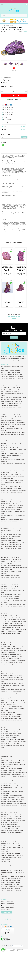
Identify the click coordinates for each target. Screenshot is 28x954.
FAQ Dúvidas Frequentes (6, 563)
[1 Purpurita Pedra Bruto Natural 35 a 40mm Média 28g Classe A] (7, 293)
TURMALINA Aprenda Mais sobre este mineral (11, 863)
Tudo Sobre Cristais (5, 861)
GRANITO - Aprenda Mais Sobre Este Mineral (11, 582)
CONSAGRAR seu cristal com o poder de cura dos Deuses (12, 483)
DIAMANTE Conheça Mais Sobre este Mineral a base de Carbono (13, 516)
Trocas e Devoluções (5, 859)
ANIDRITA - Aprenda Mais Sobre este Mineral (11, 407)
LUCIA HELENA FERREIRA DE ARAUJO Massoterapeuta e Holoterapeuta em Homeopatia (13, 651)
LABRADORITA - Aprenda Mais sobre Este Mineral (12, 635)
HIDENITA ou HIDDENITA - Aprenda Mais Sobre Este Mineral (12, 591)
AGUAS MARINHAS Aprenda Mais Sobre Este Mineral (13, 380)
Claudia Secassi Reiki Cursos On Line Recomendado (12, 470)
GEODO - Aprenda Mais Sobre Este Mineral (10, 577)
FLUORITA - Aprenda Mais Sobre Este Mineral (11, 571)
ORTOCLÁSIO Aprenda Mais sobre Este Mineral (11, 706)
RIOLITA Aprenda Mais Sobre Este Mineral (10, 812)
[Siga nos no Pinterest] (13, 919)
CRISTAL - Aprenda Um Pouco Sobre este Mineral (12, 501)
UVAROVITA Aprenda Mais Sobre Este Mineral (11, 884)
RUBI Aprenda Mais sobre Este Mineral (9, 822)
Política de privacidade (6, 758)
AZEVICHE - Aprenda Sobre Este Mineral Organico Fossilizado (12, 429)
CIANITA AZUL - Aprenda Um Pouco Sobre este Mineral (13, 463)
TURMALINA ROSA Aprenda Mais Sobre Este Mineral (12, 870)
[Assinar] (14, 337)
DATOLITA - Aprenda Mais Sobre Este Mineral (11, 509)
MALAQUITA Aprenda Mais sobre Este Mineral (11, 658)
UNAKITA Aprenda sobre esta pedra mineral (10, 882)
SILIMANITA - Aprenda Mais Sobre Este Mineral (11, 834)
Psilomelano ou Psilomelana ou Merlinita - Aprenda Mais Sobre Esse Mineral (13, 765)
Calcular (24, 137)
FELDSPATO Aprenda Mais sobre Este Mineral (11, 565)
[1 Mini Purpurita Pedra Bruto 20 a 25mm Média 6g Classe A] (20, 262)
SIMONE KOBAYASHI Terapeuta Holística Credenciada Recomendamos (13, 837)
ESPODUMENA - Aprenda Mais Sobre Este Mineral (12, 559)
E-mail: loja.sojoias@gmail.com (9, 905)
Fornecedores (4, 573)
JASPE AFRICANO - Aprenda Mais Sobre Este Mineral (13, 604)
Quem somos (4, 807)
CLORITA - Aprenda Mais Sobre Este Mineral (11, 474)
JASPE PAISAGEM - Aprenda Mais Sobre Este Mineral (13, 619)
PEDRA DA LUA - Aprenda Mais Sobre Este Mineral (12, 724)
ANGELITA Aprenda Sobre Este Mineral (9, 405)
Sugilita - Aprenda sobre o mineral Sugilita (10, 841)
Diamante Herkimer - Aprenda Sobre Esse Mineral (12, 519)
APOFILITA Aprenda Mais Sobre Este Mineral (11, 416)
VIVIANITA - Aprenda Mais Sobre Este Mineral (11, 890)
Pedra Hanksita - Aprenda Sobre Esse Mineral (11, 733)
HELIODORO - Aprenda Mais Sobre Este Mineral (11, 584)
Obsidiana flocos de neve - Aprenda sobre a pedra (12, 683)
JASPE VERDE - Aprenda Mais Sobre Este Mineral (12, 623)
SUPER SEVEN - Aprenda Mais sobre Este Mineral (12, 843)
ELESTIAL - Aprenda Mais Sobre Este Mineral (11, 534)
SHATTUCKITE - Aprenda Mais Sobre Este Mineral (12, 830)
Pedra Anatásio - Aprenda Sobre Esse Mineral (11, 718)
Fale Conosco (7, 912)
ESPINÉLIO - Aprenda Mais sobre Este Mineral (11, 557)
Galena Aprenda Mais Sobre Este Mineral (10, 575)
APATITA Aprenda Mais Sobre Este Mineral (10, 414)
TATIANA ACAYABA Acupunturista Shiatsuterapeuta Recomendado (12, 848)
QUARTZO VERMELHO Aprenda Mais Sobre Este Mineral (13, 803)
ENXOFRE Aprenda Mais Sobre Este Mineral (11, 544)
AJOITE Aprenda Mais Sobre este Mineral (10, 382)
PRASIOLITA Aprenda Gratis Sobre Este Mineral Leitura (13, 760)
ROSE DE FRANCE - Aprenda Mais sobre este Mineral (13, 820)
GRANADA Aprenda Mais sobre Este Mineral (11, 581)
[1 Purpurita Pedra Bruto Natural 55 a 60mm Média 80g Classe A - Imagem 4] (22, 64)
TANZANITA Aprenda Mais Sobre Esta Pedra (10, 845)
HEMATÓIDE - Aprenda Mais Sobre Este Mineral (11, 588)
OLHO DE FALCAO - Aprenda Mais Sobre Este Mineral (13, 695)
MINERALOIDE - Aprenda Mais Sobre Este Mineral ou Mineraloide (12, 670)
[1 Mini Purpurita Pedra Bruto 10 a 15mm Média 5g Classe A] (7, 262)
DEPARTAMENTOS (7, 25)
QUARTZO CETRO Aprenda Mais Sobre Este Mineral (12, 774)
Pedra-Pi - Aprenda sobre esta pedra (9, 737)
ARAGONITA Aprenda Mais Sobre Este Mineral (11, 420)
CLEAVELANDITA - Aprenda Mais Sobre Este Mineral (12, 472)
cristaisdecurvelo (24, 31)
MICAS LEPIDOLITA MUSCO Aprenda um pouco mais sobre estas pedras (13, 667)
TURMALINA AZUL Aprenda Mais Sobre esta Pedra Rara (13, 865)
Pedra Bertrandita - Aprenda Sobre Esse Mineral (11, 722)
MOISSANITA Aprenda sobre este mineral (10, 673)
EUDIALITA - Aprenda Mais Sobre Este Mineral (11, 561)
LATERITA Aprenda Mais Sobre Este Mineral (10, 637)
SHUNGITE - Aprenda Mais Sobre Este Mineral (11, 832)
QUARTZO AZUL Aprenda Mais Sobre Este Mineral (12, 770)
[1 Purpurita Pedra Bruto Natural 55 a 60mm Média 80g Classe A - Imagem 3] (16, 64)
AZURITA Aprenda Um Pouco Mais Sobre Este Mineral (13, 432)
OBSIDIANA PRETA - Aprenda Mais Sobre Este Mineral (13, 689)
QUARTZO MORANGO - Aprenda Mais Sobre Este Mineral (12, 788)
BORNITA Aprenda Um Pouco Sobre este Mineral (11, 440)
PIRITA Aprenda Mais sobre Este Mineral (10, 749)
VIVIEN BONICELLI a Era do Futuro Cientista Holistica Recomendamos (13, 893)
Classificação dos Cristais (6, 468)
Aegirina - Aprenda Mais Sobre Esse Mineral (10, 372)
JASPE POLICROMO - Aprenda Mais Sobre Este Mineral (13, 621)
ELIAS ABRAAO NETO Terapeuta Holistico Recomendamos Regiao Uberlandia (10, 537)
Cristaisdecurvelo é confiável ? (7, 497)
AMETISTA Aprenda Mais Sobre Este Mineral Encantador (13, 397)
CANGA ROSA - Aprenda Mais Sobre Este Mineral (12, 453)
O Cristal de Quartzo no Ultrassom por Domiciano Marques (14, 693)
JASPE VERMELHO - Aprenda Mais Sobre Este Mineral (13, 625)
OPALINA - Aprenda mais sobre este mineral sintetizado (13, 702)
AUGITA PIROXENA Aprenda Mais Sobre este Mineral (12, 422)
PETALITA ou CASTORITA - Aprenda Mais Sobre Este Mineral (12, 746)
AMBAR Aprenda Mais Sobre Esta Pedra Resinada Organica (12, 394)
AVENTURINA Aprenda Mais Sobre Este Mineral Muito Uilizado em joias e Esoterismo (13, 425)
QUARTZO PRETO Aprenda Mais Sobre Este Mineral (12, 795)
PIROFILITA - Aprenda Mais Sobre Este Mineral (11, 751)
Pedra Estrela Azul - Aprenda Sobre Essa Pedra (11, 729)
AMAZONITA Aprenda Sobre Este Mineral (10, 391)
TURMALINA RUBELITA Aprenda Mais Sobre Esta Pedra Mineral (13, 873)
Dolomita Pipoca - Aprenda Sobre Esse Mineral (11, 526)
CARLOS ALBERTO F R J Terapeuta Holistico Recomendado (11, 456)
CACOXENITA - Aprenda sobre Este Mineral (10, 445)
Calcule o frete (6, 134)
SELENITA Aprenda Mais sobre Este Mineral (10, 828)
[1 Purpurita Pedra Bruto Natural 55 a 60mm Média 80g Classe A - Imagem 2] (11, 64)
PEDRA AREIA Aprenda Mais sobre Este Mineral (11, 720)
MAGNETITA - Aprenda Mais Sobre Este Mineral (11, 656)
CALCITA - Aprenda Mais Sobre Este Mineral (10, 447)
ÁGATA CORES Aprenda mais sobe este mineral (11, 374)
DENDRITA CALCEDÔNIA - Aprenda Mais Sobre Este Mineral (12, 512)
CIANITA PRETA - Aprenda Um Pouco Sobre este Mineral (13, 465)
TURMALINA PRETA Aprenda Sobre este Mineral (11, 868)
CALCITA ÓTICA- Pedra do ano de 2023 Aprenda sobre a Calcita (13, 450)
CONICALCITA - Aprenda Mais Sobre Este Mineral (12, 480)
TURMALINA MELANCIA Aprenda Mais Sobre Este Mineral (14, 867)
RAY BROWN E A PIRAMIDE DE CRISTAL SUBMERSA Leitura (13, 809)
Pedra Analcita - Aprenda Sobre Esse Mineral (10, 716)
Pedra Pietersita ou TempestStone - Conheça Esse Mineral (13, 739)
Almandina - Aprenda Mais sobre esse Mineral (11, 389)
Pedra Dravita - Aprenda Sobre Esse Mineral (10, 727)
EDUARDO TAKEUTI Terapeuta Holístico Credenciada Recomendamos (13, 531)
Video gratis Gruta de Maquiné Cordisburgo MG (11, 888)
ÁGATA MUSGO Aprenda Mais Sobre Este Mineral (12, 378)
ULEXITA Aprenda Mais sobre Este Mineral (10, 880)
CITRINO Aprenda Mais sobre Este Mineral (10, 467)
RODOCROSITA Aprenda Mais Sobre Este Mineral (12, 814)
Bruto (12, 25)
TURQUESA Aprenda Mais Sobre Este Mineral (11, 878)
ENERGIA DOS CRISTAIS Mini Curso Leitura (11, 540)
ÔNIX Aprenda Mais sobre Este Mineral (9, 698)
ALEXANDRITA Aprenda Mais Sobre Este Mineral (11, 387)
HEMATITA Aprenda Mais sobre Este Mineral (10, 586)
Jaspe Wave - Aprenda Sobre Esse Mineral (10, 627)
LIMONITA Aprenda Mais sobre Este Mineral (10, 644)
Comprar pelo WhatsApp (15, 99)
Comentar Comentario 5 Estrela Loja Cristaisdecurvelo (12, 476)
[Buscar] (24, 15)
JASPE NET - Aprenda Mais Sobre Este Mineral (11, 615)
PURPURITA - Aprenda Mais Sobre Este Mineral (11, 768)
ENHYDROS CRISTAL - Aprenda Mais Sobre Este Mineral (13, 542)
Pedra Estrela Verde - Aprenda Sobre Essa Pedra (11, 731)
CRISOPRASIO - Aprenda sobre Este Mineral (11, 496)
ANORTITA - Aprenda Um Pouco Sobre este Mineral (12, 409)
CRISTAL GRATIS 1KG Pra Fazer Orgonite (10, 503)
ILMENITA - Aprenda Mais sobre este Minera (10, 596)
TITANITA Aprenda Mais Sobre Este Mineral (10, 853)
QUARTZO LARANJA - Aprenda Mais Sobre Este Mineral (13, 783)
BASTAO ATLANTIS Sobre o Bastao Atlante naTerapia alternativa (12, 437)
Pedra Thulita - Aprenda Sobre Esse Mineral (10, 743)
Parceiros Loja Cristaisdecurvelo (8, 712)
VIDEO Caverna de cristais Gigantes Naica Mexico (12, 886)
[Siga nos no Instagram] (10, 919)
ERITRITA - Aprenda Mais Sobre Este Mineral (11, 548)
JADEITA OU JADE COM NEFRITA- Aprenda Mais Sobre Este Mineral (13, 601)
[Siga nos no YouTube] (8, 919)
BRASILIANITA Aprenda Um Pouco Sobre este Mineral (13, 441)
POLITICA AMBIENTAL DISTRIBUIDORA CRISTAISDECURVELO (10, 755)
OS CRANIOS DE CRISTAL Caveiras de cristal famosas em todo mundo (13, 709)
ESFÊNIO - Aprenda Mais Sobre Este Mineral (11, 550)
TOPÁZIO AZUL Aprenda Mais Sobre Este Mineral (12, 855)
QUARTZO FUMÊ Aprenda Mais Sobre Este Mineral (12, 781)
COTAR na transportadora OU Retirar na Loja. (11, 488)
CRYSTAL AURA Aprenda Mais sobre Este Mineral (12, 505)
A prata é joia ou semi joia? (7, 418)
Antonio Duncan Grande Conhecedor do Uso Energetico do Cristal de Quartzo (13, 411)
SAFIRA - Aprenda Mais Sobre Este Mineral (10, 826)
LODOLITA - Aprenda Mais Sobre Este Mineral (11, 648)
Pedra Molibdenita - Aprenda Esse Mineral (10, 735)
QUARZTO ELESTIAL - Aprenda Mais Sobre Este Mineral (13, 805)
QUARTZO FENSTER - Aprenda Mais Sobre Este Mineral (13, 780)
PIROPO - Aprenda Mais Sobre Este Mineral (10, 753)
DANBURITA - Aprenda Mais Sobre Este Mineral (11, 507)
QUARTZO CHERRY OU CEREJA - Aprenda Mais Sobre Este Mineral (13, 777)
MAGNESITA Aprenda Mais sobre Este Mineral (11, 654)
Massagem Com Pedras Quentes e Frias (10, 664)
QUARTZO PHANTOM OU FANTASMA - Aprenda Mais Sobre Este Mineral (13, 792)
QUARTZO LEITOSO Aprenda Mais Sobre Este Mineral (13, 785)
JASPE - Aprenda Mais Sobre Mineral (9, 608)
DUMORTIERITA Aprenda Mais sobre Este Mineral (12, 528)
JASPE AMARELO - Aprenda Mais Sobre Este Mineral (13, 606)
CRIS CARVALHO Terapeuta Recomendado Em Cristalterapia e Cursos (11, 493)
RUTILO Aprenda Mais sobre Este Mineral (10, 824)
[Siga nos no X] (5, 919)
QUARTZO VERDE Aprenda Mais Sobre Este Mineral (12, 801)
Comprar (14, 95)
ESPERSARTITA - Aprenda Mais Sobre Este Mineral (12, 555)
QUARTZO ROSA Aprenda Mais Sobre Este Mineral (12, 797)
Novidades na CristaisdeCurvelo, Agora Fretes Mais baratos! (12, 680)
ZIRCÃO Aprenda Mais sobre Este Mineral (10, 895)
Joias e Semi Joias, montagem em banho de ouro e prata (13, 629)
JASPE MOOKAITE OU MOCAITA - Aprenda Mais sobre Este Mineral (13, 612)
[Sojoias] (14, 9)
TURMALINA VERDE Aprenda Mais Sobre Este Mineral (13, 876)
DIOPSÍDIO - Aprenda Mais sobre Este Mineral (11, 521)
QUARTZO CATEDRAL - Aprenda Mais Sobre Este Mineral (14, 772)
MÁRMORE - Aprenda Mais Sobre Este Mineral (11, 662)
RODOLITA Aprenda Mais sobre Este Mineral (11, 816)
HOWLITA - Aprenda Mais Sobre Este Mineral (11, 594)
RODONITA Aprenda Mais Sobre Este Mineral (11, 818)
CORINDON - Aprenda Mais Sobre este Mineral (11, 486)
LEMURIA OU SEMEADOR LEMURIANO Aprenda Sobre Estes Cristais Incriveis (13, 641)
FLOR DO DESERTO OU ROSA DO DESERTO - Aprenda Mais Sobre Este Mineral (14, 568)
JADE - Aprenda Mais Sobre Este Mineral (10, 598)
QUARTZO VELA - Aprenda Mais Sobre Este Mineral (12, 799)
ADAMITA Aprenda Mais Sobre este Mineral (10, 370)
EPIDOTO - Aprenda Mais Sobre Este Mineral (11, 546)
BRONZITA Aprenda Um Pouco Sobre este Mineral (12, 443)
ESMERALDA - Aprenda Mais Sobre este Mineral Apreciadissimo (11, 553)
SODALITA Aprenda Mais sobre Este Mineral (10, 839)
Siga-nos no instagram (14, 315)
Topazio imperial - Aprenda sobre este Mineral (11, 857)
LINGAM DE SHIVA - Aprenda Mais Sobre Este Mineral (13, 646)
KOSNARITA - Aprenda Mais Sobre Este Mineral (11, 631)
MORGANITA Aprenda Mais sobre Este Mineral (11, 677)
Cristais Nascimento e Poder (7, 499)
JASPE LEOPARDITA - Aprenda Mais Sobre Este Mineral (13, 610)
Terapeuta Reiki (4, 851)
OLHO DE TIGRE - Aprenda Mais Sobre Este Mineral (12, 696)
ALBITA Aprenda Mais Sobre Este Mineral (10, 385)
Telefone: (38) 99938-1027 (7, 901)
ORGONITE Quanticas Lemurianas (8, 704)
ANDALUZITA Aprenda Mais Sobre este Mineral (11, 401)
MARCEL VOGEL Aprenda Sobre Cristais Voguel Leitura (13, 660)
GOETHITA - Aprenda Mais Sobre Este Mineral (11, 579)
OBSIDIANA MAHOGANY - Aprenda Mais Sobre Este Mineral (12, 686)
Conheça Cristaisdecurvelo (7, 478)
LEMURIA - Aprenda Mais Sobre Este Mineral (11, 639)
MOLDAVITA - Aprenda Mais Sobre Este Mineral (11, 675)
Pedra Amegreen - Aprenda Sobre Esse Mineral (11, 714)
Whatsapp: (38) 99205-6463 (8, 903)
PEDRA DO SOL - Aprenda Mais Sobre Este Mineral (12, 725)
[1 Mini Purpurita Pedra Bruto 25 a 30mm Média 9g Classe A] (20, 293)
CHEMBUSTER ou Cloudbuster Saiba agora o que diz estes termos (12, 460)
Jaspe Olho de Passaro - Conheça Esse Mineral (11, 617)
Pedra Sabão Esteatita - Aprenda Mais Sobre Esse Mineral (13, 741)
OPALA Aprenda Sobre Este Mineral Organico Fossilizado (13, 700)
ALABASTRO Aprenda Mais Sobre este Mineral (11, 383)
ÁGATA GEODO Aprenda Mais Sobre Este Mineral (12, 376)
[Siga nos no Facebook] (2, 919)
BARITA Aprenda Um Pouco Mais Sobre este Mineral (12, 434)
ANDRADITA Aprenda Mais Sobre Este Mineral (11, 403)
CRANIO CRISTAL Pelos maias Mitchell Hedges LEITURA (13, 490)
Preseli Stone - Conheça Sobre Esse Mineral (10, 762)
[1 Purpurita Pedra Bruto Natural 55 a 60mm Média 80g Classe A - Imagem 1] (5, 64)
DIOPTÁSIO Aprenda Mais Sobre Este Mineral (11, 523)
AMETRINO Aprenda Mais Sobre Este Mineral (11, 399)
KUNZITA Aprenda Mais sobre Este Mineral (10, 633)
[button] (14, 69)
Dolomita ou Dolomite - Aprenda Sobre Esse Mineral (12, 525)
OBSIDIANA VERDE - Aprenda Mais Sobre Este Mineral (13, 691)
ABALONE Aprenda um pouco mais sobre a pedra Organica (12, 367)
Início (2, 25)
